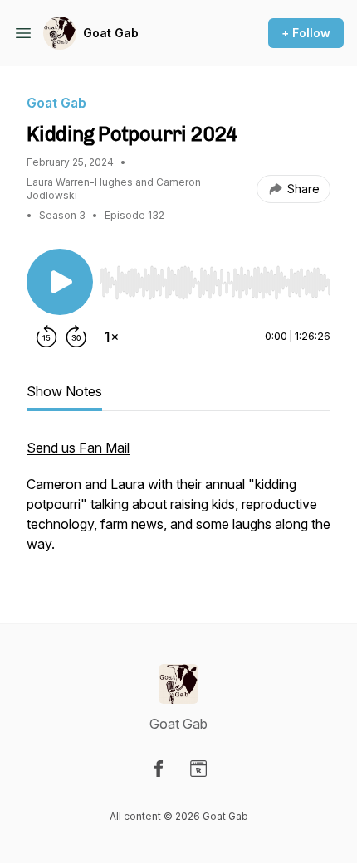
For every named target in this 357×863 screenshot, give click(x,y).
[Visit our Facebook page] (158, 768)
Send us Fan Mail (78, 447)
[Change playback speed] (111, 336)
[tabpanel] (178, 504)
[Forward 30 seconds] (76, 336)
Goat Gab (111, 33)
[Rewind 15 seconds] (46, 336)
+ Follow (305, 33)
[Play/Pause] (60, 282)
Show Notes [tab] (64, 391)
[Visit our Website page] (198, 768)
